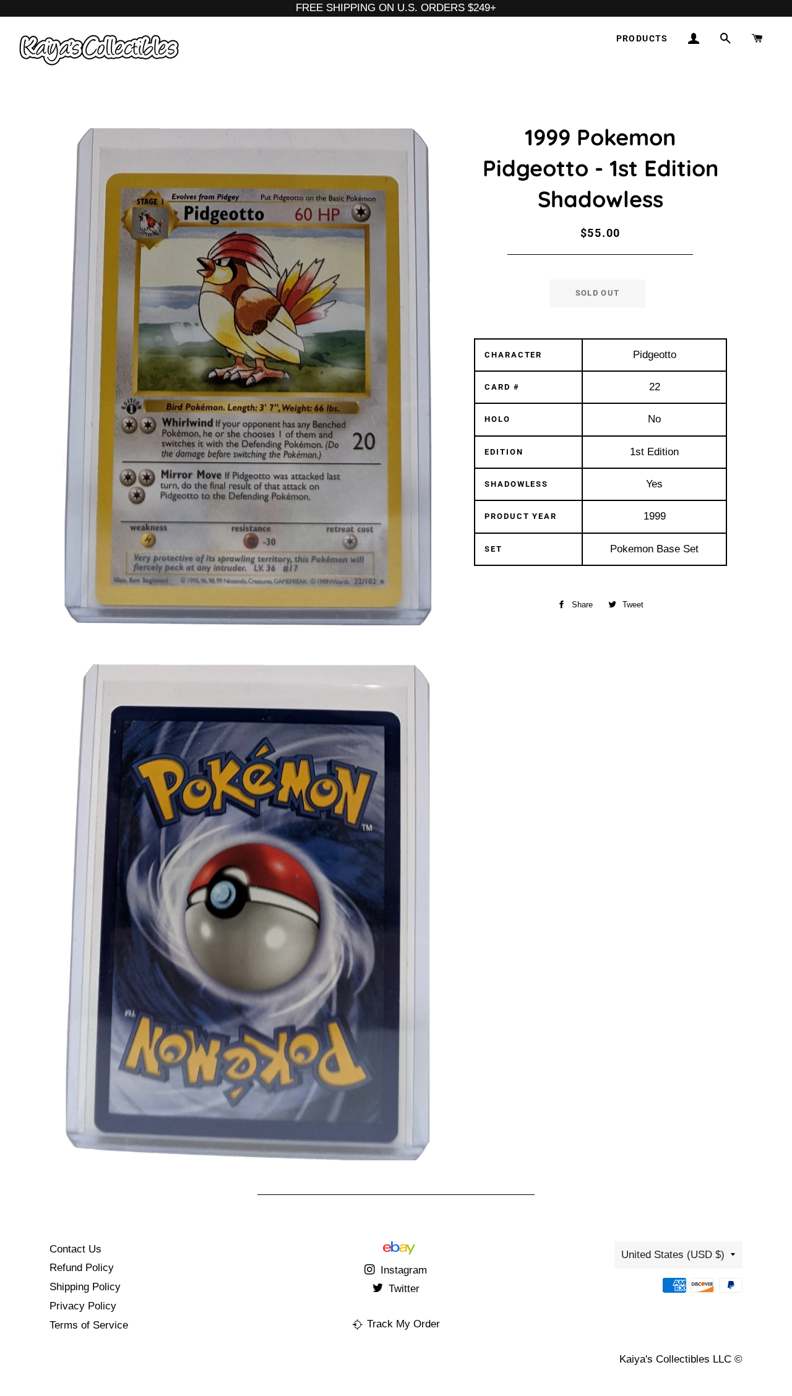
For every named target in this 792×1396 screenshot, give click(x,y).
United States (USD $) (673, 1255)
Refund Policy (82, 1268)
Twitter (402, 1289)
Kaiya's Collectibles (664, 1359)
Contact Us (75, 1249)
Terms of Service (89, 1325)
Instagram (402, 1270)
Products (642, 38)
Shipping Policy (85, 1287)
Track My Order (403, 1324)
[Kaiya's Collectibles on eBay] (399, 1251)
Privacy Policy (83, 1306)
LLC (722, 1359)
